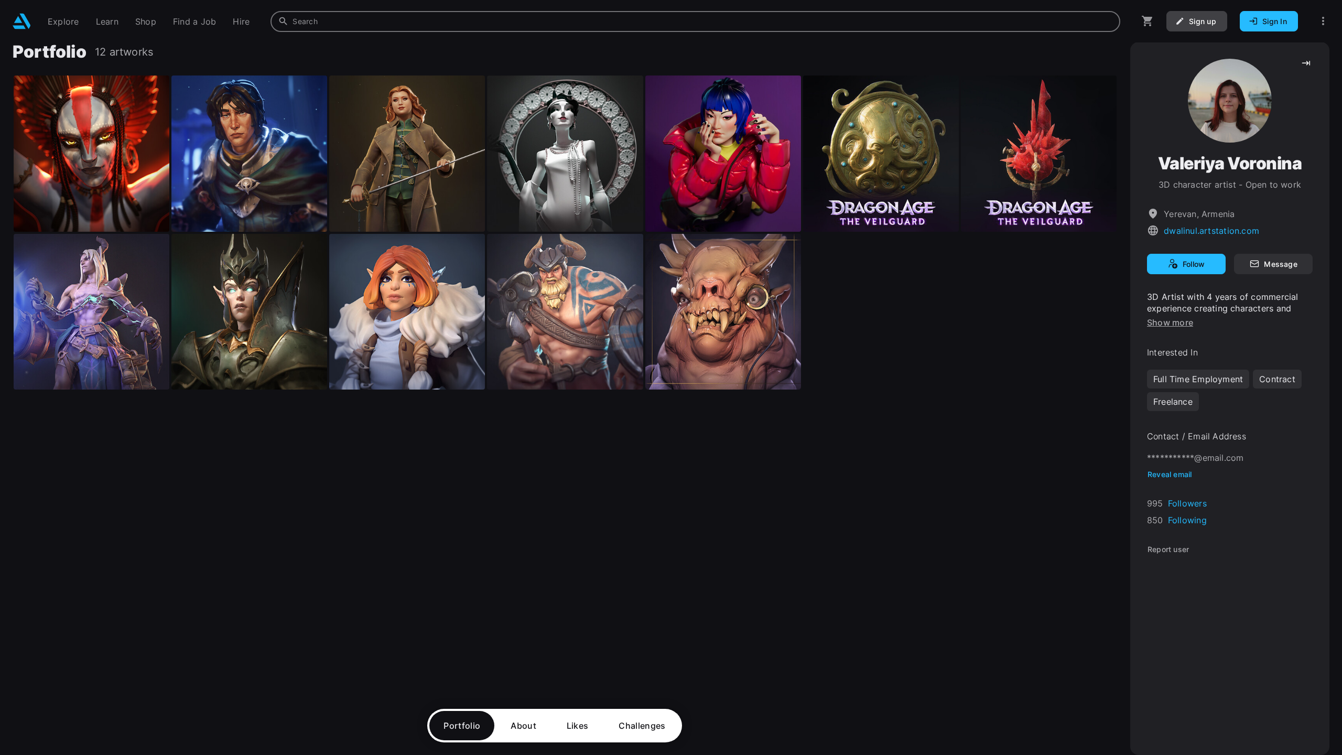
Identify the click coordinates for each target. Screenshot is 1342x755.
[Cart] (1147, 21)
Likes (578, 725)
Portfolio (461, 725)
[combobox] (695, 21)
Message (1280, 264)
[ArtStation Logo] (22, 21)
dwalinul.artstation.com (1211, 230)
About (523, 725)
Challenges (642, 725)
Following (1187, 520)
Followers (1187, 503)
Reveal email (1170, 474)
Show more (1170, 322)
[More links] (1323, 21)
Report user (1168, 549)
